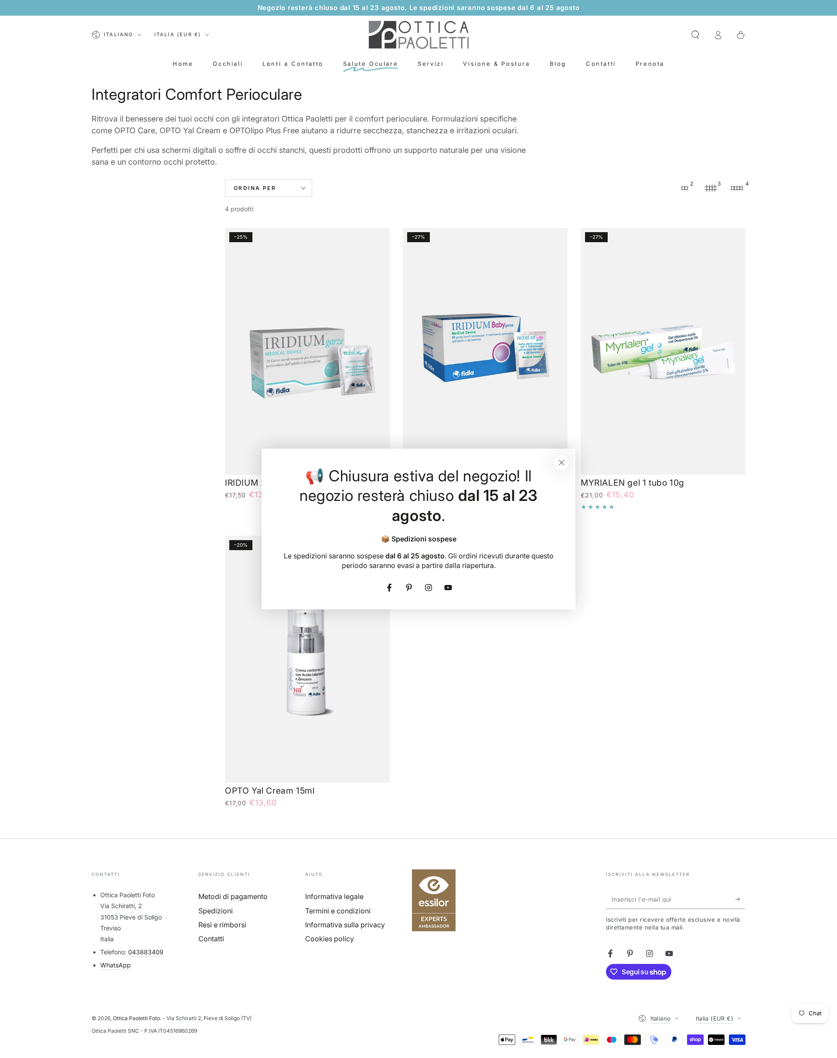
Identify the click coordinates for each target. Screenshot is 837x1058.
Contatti (211, 938)
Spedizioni (215, 910)
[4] (736, 188)
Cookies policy (329, 938)
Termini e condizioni (338, 910)
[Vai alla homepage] (419, 35)
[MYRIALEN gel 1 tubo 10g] (663, 351)
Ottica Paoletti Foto (136, 1018)
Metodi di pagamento (233, 896)
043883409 (145, 952)
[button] (695, 34)
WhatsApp (115, 965)
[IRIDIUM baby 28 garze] (485, 351)
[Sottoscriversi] (740, 899)
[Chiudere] (561, 462)
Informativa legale (334, 896)
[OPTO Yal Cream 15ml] (307, 659)
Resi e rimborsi (222, 924)
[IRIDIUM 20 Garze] (307, 351)
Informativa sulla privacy (345, 924)
